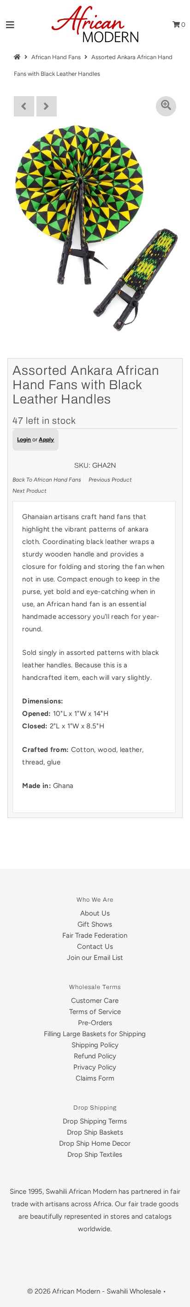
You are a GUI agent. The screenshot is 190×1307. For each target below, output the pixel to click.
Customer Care (95, 1000)
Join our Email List (95, 957)
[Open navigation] (10, 25)
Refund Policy (95, 1056)
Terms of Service (95, 1012)
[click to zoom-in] (166, 106)
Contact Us (95, 946)
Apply (46, 439)
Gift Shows (94, 924)
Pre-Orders (95, 1023)
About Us (95, 913)
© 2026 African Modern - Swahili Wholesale (94, 1291)
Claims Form (95, 1078)
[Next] (46, 106)
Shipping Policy (95, 1045)
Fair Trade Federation (94, 935)
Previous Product (110, 479)
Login (24, 439)
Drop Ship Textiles (94, 1154)
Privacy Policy (94, 1067)
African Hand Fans (56, 57)
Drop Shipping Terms (95, 1121)
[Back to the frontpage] (18, 57)
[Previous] (24, 106)
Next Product (29, 491)
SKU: (82, 465)
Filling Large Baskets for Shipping (95, 1034)
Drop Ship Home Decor (95, 1143)
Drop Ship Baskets (95, 1132)
